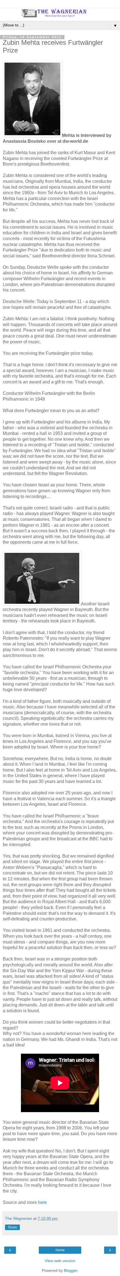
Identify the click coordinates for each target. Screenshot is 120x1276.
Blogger (70, 1270)
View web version (60, 1260)
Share (12, 1227)
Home (60, 1250)
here (42, 1202)
